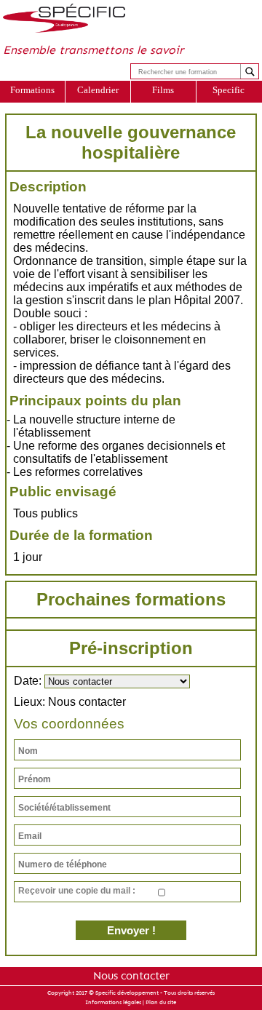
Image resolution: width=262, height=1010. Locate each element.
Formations (32, 89)
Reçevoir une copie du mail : (76, 891)
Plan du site (161, 1002)
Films (163, 89)
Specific (229, 89)
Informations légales (113, 1002)
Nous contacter (131, 975)
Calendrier (98, 89)
